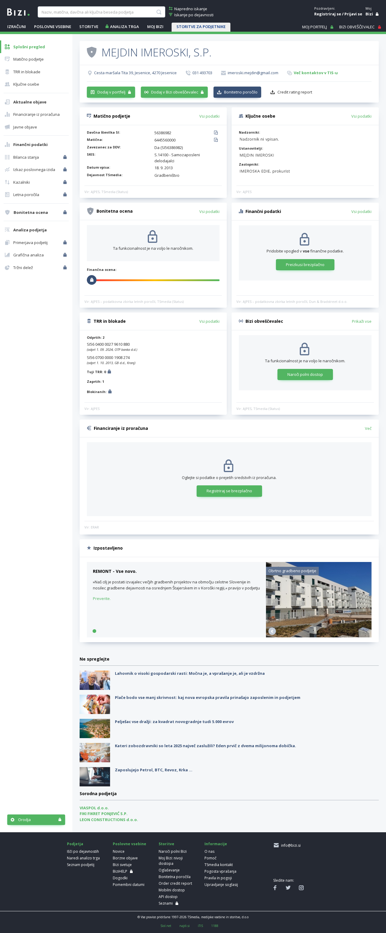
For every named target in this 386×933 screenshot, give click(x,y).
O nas (209, 851)
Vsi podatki (209, 116)
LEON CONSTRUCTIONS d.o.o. (109, 819)
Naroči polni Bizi (173, 851)
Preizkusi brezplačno (305, 264)
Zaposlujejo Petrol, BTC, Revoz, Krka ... (153, 770)
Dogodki (120, 878)
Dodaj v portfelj (111, 92)
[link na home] (18, 11)
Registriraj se (327, 14)
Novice (119, 851)
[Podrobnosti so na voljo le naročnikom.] (109, 372)
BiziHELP (120, 871)
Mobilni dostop (172, 890)
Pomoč (210, 858)
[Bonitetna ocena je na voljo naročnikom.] (91, 52)
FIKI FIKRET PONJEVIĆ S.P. (104, 813)
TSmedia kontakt (218, 864)
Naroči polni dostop (305, 374)
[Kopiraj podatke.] (217, 133)
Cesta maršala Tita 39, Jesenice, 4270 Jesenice (135, 72)
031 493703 (202, 72)
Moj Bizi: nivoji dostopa (171, 860)
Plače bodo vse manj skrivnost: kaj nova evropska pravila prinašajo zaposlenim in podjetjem (207, 697)
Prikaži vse (362, 321)
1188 (214, 926)
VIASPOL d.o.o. (94, 808)
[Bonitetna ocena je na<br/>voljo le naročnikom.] (66, 212)
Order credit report (175, 883)
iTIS (200, 926)
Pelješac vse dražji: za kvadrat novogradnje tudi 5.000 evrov (174, 721)
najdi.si (184, 926)
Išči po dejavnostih (83, 851)
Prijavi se (353, 14)
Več (368, 428)
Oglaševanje (169, 870)
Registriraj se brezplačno (229, 490)
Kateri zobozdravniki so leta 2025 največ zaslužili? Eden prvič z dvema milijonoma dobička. (205, 745)
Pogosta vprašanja (220, 871)
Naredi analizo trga (83, 858)
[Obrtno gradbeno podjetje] (319, 636)
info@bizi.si (290, 845)
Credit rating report (294, 92)
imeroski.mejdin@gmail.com (253, 72)
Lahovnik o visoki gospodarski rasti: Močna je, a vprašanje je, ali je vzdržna (190, 673)
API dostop (168, 896)
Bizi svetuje (122, 864)
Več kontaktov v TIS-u (316, 72)
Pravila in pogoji (218, 878)
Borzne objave (125, 858)
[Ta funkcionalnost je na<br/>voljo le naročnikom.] (66, 157)
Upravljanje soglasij (221, 884)
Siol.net (165, 926)
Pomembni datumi (128, 884)
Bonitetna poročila (175, 876)
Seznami (166, 903)
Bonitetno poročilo (241, 92)
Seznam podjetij (80, 864)
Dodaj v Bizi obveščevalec (174, 92)
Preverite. (102, 598)
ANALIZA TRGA (124, 26)
